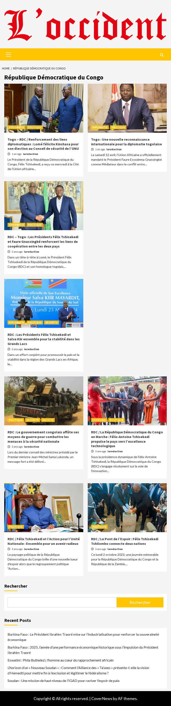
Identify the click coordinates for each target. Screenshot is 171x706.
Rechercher (15, 586)
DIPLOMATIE (16, 127)
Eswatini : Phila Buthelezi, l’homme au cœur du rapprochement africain (61, 660)
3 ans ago (17, 446)
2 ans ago (17, 251)
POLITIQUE (35, 127)
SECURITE (51, 322)
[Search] (162, 55)
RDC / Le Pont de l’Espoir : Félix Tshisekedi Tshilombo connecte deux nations (124, 541)
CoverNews (101, 698)
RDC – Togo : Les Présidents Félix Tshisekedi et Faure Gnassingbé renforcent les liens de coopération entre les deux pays (43, 241)
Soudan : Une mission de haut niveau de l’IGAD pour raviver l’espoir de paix (64, 680)
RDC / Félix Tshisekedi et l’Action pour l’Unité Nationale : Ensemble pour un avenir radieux (44, 541)
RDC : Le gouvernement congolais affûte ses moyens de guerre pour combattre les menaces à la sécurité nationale (43, 437)
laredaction (30, 154)
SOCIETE (48, 420)
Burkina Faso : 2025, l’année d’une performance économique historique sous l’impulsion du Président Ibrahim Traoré (83, 650)
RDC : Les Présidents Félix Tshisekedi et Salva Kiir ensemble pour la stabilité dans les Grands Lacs (44, 339)
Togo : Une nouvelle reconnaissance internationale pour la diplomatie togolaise (126, 141)
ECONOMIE (99, 420)
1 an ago (17, 154)
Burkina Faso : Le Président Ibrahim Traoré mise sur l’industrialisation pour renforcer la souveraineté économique (83, 637)
